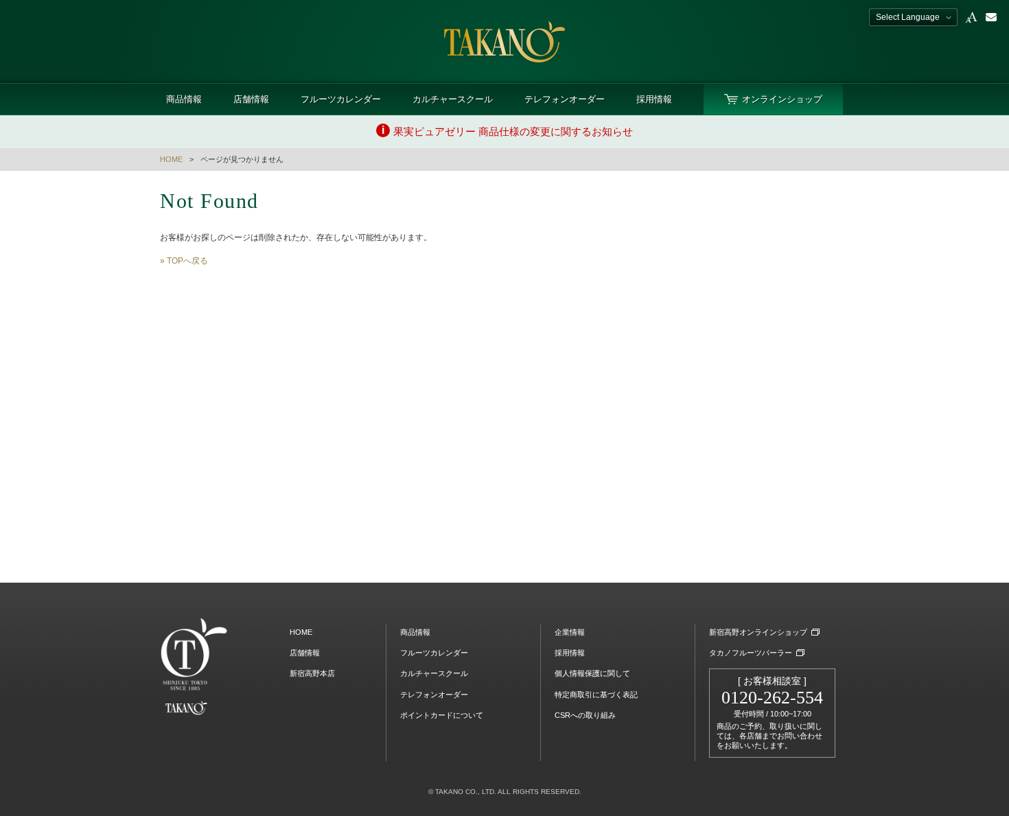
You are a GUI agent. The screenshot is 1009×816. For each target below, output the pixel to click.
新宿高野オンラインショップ (758, 632)
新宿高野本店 (312, 673)
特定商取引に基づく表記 (596, 694)
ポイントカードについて (441, 715)
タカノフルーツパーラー (750, 653)
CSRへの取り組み (585, 715)
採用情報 (654, 99)
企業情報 (570, 632)
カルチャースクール (453, 99)
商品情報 (184, 99)
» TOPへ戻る (184, 261)
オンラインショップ (782, 99)
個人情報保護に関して (592, 673)
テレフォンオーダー (564, 99)
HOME (171, 159)
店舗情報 (251, 99)
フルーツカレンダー (341, 99)
